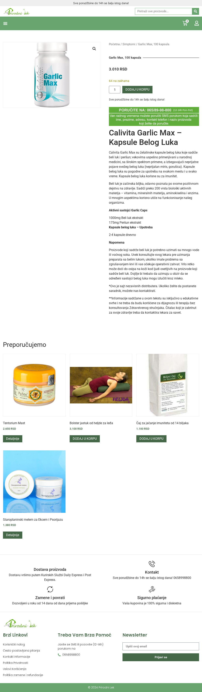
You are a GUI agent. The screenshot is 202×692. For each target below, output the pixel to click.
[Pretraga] (195, 11)
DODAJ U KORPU (137, 89)
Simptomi (129, 44)
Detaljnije (12, 439)
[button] (5, 23)
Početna (114, 44)
